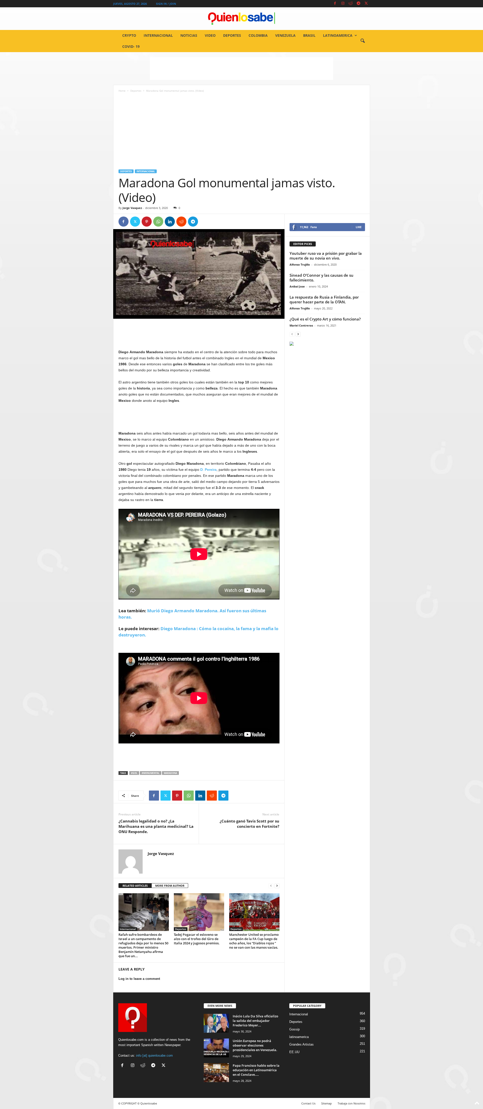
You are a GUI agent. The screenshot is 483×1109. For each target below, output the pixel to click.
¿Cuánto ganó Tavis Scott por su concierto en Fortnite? (249, 823)
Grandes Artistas (301, 1044)
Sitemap (326, 1103)
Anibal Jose (297, 286)
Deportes (232, 35)
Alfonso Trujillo (300, 264)
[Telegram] (358, 3)
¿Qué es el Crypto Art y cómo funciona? (325, 318)
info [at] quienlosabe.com (154, 1055)
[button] (362, 41)
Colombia (258, 35)
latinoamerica (337, 35)
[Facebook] (335, 3)
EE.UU (294, 1052)
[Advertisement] (241, 68)
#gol (134, 773)
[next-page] (276, 885)
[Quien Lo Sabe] (241, 18)
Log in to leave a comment (139, 979)
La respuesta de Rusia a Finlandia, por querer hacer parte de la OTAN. (324, 299)
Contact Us (308, 1103)
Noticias (188, 35)
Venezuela (285, 35)
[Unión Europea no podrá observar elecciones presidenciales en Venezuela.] (216, 1048)
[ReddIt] (181, 222)
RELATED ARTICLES (135, 885)
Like (358, 227)
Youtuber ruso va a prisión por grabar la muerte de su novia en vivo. (326, 256)
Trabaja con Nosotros (351, 1103)
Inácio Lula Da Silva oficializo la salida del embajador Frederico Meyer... (255, 1020)
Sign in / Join (166, 4)
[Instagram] (343, 3)
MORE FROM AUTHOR (169, 885)
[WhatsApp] (158, 222)
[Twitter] (366, 3)
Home (122, 90)
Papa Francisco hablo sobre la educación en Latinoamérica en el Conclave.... (256, 1070)
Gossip (294, 1029)
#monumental (150, 773)
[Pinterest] (147, 222)
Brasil (309, 35)
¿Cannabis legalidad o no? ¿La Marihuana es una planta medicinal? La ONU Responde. (155, 826)
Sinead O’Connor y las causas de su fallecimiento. (321, 277)
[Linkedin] (170, 222)
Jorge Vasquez (132, 208)
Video (210, 35)
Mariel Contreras (301, 325)
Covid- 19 (131, 46)
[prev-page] (270, 885)
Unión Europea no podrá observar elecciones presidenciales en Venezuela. (255, 1045)
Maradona (170, 773)
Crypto (129, 35)
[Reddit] (351, 3)
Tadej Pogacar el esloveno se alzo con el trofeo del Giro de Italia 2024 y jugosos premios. (197, 938)
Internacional (158, 35)
